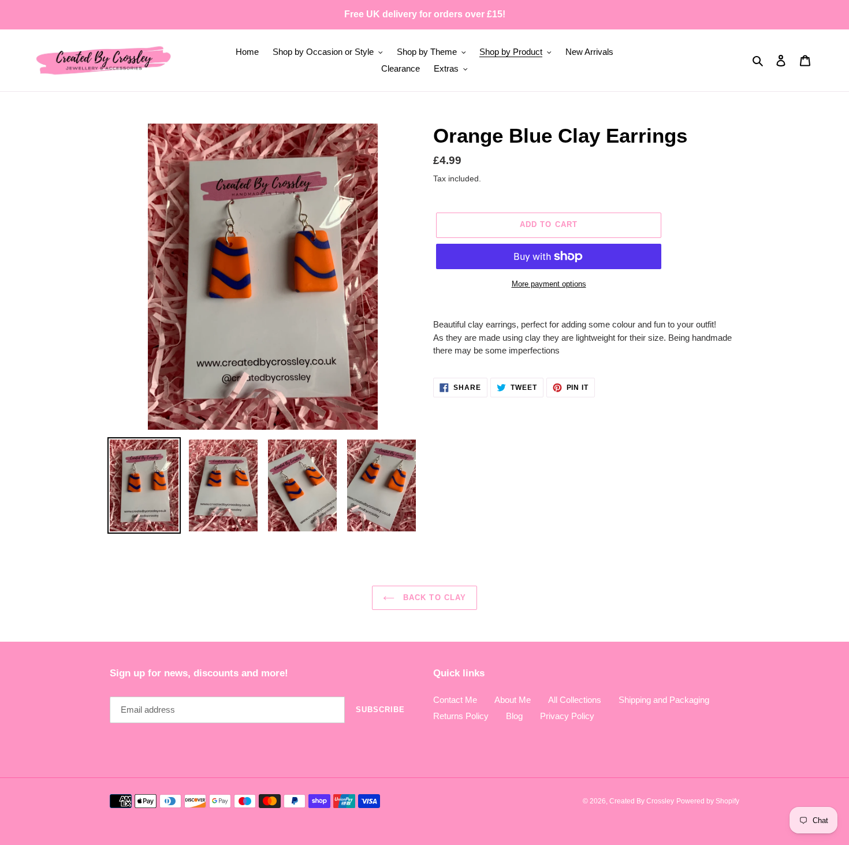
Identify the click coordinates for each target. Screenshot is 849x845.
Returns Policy (461, 716)
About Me (512, 700)
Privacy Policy (567, 716)
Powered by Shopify (707, 801)
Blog (514, 716)
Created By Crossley (641, 801)
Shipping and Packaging (664, 700)
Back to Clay (433, 597)
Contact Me (455, 700)
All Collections (574, 700)
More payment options (549, 284)
